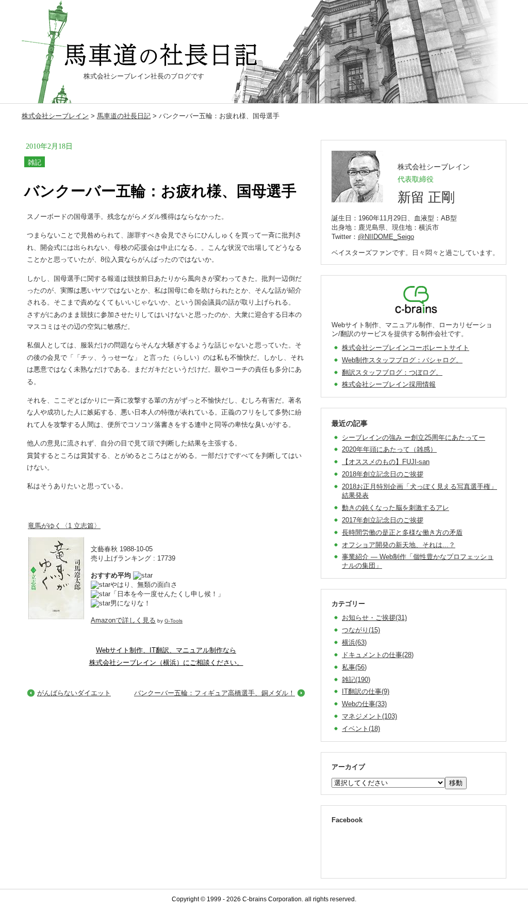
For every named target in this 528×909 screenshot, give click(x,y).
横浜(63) (354, 642)
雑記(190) (356, 679)
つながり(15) (361, 630)
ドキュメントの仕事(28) (378, 655)
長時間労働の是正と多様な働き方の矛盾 (402, 532)
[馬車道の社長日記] (163, 55)
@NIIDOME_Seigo (386, 237)
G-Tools (173, 621)
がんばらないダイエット (74, 693)
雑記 (34, 162)
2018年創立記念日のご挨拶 (382, 474)
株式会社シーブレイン (55, 116)
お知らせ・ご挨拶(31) (374, 617)
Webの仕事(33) (364, 704)
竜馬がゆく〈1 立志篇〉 (64, 526)
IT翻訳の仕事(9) (365, 691)
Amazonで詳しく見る (123, 620)
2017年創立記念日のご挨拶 (382, 520)
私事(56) (354, 667)
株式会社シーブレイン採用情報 (389, 384)
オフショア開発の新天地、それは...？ (398, 545)
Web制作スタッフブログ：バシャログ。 (402, 360)
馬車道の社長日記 (124, 116)
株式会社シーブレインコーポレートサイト (405, 348)
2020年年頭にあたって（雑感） (389, 449)
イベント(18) (361, 728)
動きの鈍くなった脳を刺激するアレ (395, 508)
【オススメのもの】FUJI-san (386, 462)
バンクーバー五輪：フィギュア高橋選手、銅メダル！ (214, 693)
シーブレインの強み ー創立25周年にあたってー (413, 437)
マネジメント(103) (369, 716)
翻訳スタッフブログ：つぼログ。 (392, 372)
